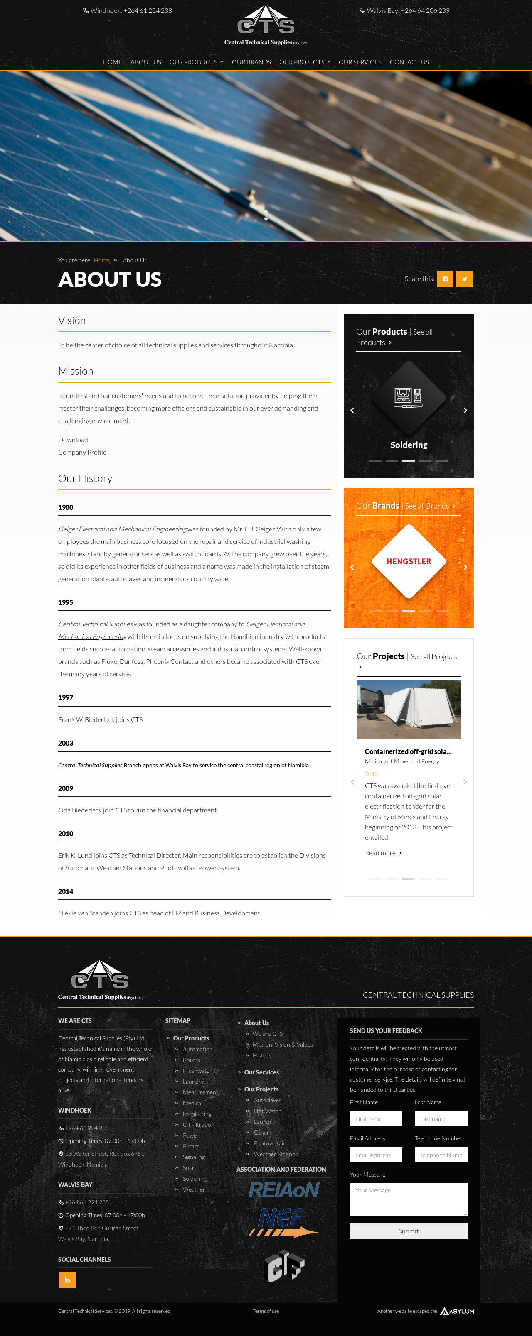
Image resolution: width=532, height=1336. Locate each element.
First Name (364, 1102)
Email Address (367, 1138)
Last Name (428, 1102)
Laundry (193, 1081)
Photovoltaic (269, 1143)
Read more (381, 852)
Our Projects (302, 62)
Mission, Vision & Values (283, 1044)
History (262, 1055)
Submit (409, 1231)
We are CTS (268, 1033)
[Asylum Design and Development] (457, 1311)
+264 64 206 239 (425, 10)
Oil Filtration (198, 1124)
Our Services (360, 62)
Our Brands (251, 62)
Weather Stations (275, 1153)
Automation (197, 1048)
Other (261, 1132)
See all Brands (428, 505)
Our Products (194, 62)
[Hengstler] (409, 561)
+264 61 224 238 (147, 10)
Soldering (194, 1178)
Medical (192, 1102)
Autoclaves (267, 1100)
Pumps (191, 1146)
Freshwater (197, 1070)
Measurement (200, 1092)
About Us (146, 62)
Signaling (193, 1156)
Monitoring (197, 1113)
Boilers (191, 1059)
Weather (193, 1189)
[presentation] (352, 410)
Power (190, 1135)
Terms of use (266, 1311)
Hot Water (267, 1110)
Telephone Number (439, 1138)
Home (112, 62)
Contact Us (409, 62)
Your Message (367, 1174)
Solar (189, 1167)
